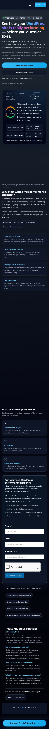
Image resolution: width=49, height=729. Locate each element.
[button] (30, 5)
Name (8, 526)
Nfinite (33, 140)
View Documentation (16, 697)
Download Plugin (14, 575)
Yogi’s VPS (21, 708)
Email (8, 539)
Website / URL (11, 551)
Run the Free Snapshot (24, 65)
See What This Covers (24, 72)
